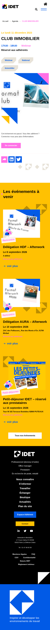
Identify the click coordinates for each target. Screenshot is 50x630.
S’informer (25, 484)
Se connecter (11, 145)
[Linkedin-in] (18, 531)
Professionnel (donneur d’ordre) (25, 462)
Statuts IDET (25, 561)
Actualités (25, 501)
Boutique (25, 497)
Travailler (25, 488)
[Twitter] (25, 531)
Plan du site (25, 506)
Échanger (25, 492)
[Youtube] (31, 531)
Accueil (5, 21)
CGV (16, 558)
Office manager (25, 466)
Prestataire (25, 470)
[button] (36, 9)
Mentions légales (19, 554)
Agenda (15, 21)
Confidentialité (29, 558)
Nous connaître (25, 479)
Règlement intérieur (26, 564)
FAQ (33, 554)
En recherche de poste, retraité (25, 474)
